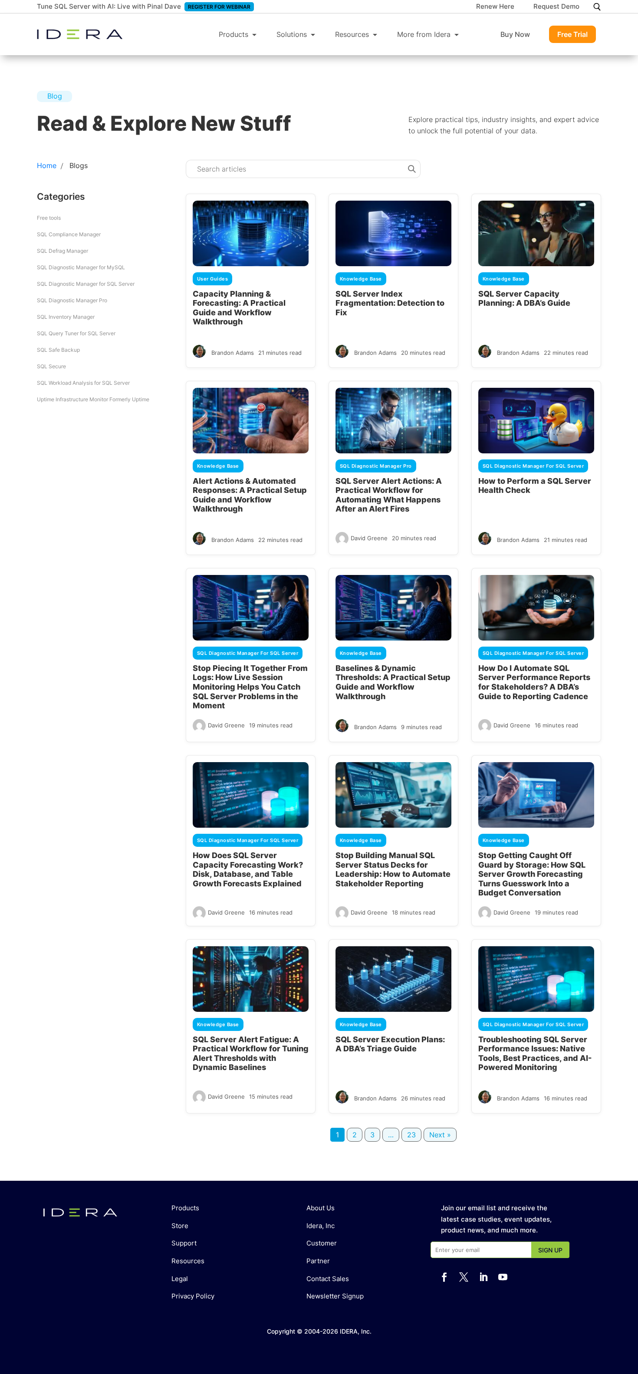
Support (184, 1243)
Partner (318, 1261)
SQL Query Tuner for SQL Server (76, 333)
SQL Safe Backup (58, 350)
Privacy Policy (192, 1296)
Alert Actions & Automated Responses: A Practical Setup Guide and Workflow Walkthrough (250, 495)
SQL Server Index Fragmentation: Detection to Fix (389, 303)
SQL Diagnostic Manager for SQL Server (86, 284)
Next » (440, 1134)
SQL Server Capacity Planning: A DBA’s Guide (524, 298)
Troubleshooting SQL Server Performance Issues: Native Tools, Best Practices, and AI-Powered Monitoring (535, 1053)
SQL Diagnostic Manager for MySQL (81, 267)
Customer (321, 1243)
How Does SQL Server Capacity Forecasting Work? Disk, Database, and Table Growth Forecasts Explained (248, 869)
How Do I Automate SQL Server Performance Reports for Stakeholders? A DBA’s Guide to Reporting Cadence (534, 682)
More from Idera (424, 34)
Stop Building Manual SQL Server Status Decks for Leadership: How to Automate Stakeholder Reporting (393, 869)
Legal (179, 1279)
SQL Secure (51, 366)
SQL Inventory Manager (66, 317)
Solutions (291, 34)
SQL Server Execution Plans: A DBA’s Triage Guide (390, 1044)
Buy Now (515, 34)
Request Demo (556, 6)
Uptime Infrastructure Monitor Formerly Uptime (93, 399)
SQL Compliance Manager (69, 234)
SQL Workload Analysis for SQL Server (83, 383)
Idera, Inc (320, 1226)
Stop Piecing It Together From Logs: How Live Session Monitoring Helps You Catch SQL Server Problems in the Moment (250, 687)
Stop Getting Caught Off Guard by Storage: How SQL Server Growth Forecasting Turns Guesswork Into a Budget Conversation (531, 874)
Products (233, 34)
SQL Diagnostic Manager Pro (72, 300)
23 (411, 1134)
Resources (352, 34)
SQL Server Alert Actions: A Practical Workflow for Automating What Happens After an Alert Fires (388, 495)
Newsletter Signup (335, 1296)
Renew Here (495, 6)
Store (179, 1226)
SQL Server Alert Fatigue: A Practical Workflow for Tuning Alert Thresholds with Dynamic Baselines (251, 1053)
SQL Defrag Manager (62, 251)
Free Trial (572, 34)
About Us (320, 1208)
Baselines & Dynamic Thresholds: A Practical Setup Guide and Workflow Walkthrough (393, 682)
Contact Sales (327, 1279)
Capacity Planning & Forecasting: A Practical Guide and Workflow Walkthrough (239, 308)
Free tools (49, 218)
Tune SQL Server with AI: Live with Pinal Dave (109, 6)
